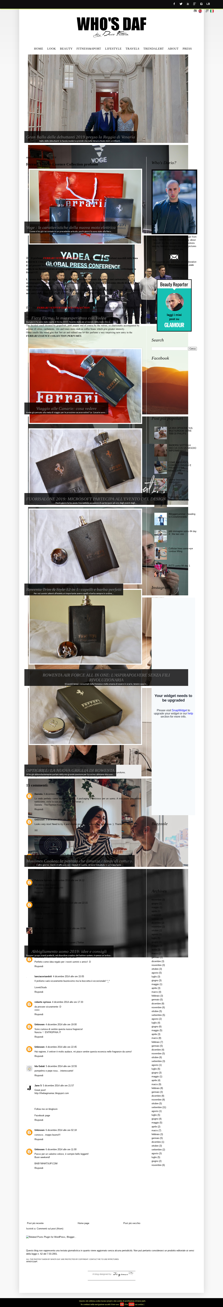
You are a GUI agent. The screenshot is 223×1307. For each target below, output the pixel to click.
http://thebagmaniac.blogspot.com (51, 1093)
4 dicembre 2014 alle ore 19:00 (61, 1024)
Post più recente (35, 1223)
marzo (155, 915)
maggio (155, 907)
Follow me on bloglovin (45, 1109)
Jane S (38, 1085)
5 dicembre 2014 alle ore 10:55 (61, 1066)
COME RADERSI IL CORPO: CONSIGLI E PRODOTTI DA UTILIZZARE (180, 466)
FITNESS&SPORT (88, 48)
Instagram (70, 942)
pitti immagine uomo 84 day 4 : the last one (183, 532)
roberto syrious (42, 1002)
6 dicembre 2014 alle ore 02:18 (61, 1130)
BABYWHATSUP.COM (45, 1163)
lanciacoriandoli (43, 976)
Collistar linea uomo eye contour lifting (181, 550)
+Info (131, 1304)
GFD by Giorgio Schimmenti (48, 913)
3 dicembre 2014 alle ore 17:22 (64, 854)
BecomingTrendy (43, 942)
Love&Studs (40, 987)
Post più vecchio (131, 1223)
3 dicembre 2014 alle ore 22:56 (70, 928)
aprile (154, 911)
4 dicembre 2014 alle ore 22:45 (61, 1047)
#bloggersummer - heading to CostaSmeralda (182, 515)
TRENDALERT (153, 48)
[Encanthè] (111, 1276)
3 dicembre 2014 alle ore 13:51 (61, 819)
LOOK (51, 48)
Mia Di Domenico (44, 928)
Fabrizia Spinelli (43, 880)
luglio (154, 938)
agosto (155, 934)
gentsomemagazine (45, 902)
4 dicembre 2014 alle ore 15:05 (68, 976)
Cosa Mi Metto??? (54, 888)
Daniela (38, 794)
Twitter (80, 942)
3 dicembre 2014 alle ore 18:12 (68, 880)
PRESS (187, 48)
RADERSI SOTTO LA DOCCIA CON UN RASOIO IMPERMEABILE (182, 448)
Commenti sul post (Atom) (50, 1228)
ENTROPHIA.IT (53, 1032)
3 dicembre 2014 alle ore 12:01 (59, 794)
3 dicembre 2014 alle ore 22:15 (72, 902)
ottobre (155, 930)
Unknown (39, 819)
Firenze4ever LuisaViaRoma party (179, 498)
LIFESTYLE (113, 48)
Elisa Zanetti (41, 854)
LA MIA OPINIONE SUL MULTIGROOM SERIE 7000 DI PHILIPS (181, 431)
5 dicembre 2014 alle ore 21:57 (58, 1085)
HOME (38, 48)
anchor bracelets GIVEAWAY (177, 481)
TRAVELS (132, 48)
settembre (157, 1015)
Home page (83, 1223)
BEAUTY (66, 48)
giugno (155, 903)
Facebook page (42, 1115)
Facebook (58, 942)
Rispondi (38, 809)
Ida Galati (39, 1066)
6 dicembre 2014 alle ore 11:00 (61, 1149)
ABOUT (173, 48)
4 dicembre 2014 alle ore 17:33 (67, 1002)
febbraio (156, 919)
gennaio (155, 957)
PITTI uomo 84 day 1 (179, 565)
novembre (157, 899)
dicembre (156, 923)
